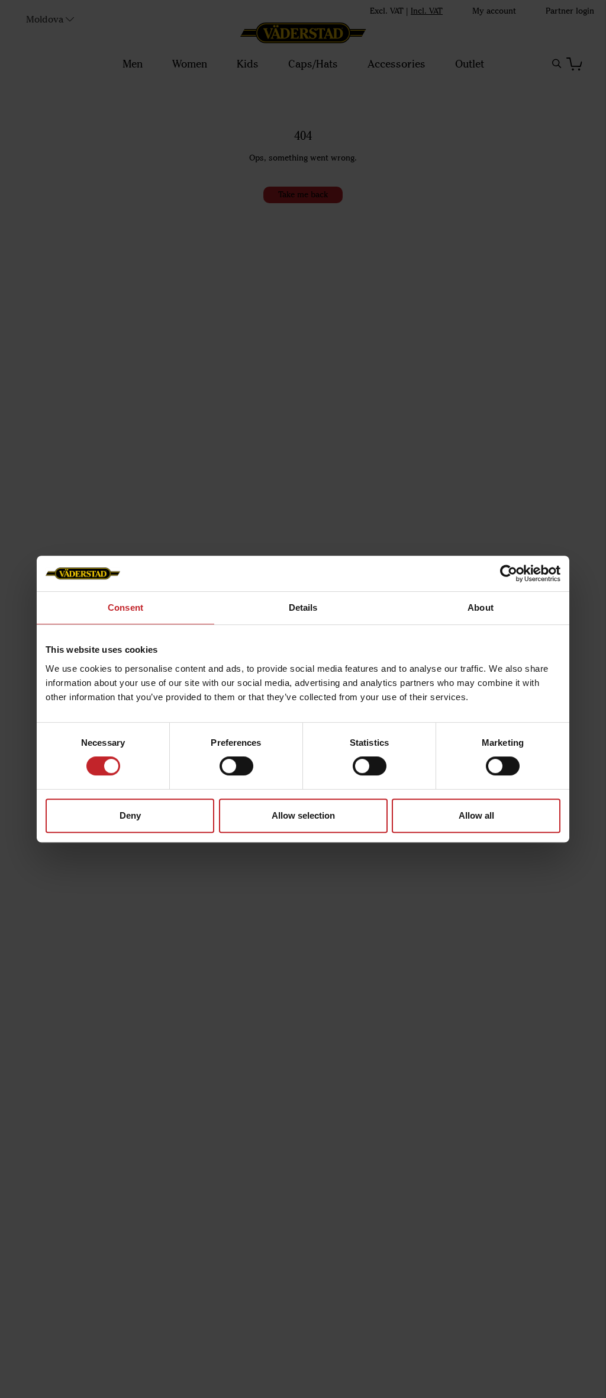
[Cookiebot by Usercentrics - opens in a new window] (508, 573)
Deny (130, 815)
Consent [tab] (125, 607)
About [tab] (481, 607)
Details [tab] (303, 607)
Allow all (476, 815)
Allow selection (303, 815)
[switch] (236, 765)
